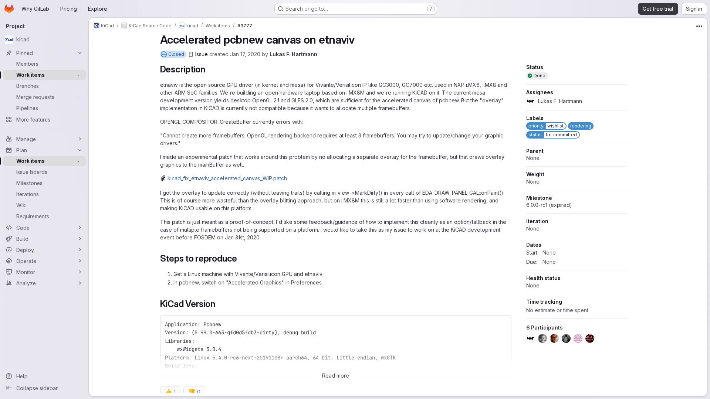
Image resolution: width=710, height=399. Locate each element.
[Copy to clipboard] (502, 324)
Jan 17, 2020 (245, 54)
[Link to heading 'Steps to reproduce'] (242, 258)
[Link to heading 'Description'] (210, 69)
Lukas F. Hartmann (293, 54)
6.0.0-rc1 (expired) (549, 205)
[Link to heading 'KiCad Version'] (219, 304)
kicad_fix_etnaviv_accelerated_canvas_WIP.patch (227, 178)
